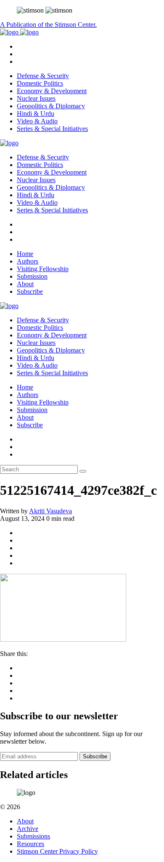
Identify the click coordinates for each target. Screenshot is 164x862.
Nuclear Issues (36, 98)
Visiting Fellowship (43, 268)
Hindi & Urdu (35, 113)
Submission (32, 276)
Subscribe (30, 291)
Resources (30, 843)
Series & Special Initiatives (52, 128)
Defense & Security (43, 75)
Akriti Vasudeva (50, 511)
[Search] (82, 471)
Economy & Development (52, 90)
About (25, 283)
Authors (27, 261)
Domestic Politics (40, 83)
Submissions (33, 836)
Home (25, 253)
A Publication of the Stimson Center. (48, 24)
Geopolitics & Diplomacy (51, 106)
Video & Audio (37, 121)
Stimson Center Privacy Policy (57, 851)
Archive (27, 828)
